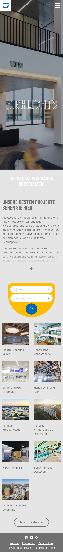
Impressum (28, 543)
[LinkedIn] (31, 537)
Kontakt (14, 543)
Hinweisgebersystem (19, 547)
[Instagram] (36, 537)
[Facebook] (26, 537)
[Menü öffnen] (57, 5)
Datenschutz (45, 543)
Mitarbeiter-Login (45, 547)
